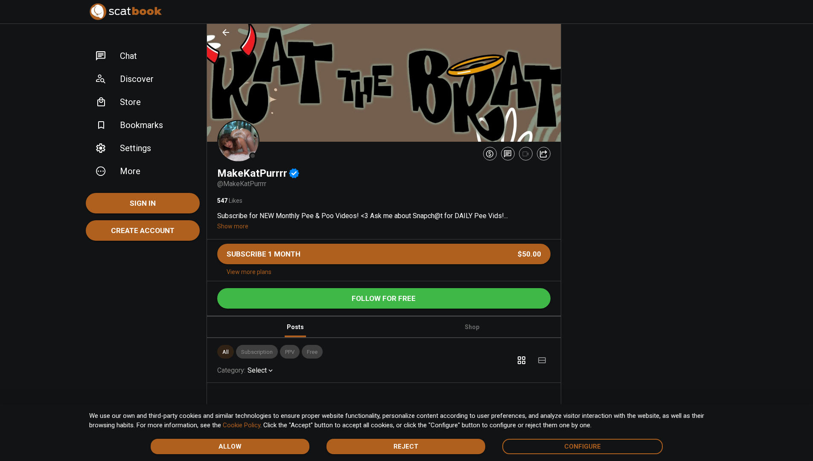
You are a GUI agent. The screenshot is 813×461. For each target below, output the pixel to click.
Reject (405, 446)
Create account (143, 230)
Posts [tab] (295, 327)
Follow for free (384, 298)
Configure (582, 446)
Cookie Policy (241, 425)
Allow (230, 446)
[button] (143, 55)
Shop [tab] (472, 327)
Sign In (143, 203)
